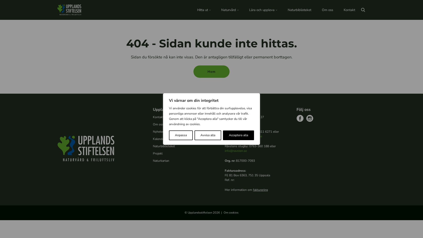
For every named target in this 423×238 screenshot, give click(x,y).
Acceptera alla (238, 135)
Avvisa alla (207, 135)
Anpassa (181, 135)
